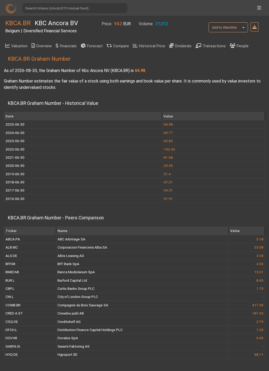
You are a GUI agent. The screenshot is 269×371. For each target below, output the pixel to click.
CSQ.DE (12, 322)
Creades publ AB (71, 313)
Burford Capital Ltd (72, 280)
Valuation (19, 46)
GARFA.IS (13, 346)
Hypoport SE (67, 354)
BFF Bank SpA (68, 264)
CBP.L (10, 288)
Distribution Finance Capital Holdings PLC (90, 330)
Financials (68, 46)
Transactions (214, 46)
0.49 (259, 338)
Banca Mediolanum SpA (76, 272)
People (243, 46)
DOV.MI (11, 338)
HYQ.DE (12, 354)
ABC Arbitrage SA (71, 239)
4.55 (259, 264)
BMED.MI (12, 272)
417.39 (257, 305)
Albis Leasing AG (71, 256)
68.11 (258, 354)
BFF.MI (10, 264)
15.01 (258, 272)
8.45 (259, 280)
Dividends (183, 46)
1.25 (259, 330)
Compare (121, 46)
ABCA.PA (13, 239)
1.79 (259, 288)
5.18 (259, 239)
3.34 (259, 256)
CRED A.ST (14, 313)
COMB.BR (13, 305)
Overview (44, 46)
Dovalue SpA (68, 338)
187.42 (257, 313)
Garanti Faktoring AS (74, 346)
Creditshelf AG (69, 322)
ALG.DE (11, 256)
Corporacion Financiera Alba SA (82, 247)
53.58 (258, 247)
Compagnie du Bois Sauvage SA (83, 305)
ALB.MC (12, 247)
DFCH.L (11, 330)
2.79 (259, 322)
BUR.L (10, 280)
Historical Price (152, 46)
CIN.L (10, 297)
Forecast (95, 46)
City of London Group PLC (78, 297)
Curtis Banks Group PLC (76, 288)
